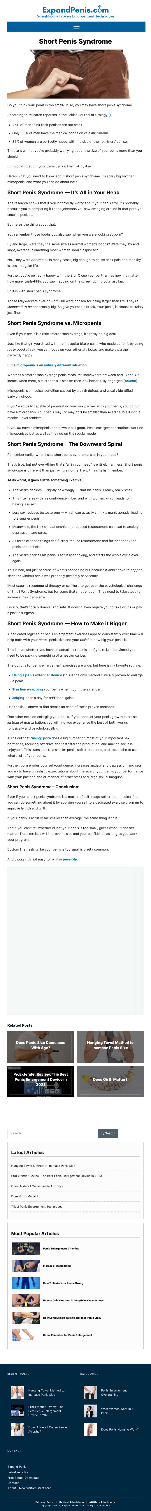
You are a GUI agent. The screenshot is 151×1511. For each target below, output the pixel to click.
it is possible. (67, 859)
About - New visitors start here (29, 1488)
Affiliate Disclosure (102, 1502)
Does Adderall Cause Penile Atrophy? (75, 1186)
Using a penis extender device (37, 675)
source (130, 381)
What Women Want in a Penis (112, 1411)
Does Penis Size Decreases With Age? (40, 1047)
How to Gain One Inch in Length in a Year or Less (75, 1300)
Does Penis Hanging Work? (112, 1429)
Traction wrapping (27, 689)
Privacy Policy (45, 1502)
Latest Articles (18, 1472)
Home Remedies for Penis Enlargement (75, 1335)
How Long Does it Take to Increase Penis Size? (75, 1318)
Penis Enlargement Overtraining (112, 1392)
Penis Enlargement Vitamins (75, 1248)
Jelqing (18, 698)
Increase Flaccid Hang (75, 1266)
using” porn (41, 738)
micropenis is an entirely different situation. (51, 365)
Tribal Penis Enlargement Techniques (75, 1207)
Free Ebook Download (23, 1478)
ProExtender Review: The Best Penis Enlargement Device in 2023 (40, 1081)
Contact (13, 1483)
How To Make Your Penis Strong (75, 1283)
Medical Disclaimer (72, 1502)
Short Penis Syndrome (75, 41)
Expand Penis (17, 1466)
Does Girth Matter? (110, 1081)
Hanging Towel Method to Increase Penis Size (110, 1047)
